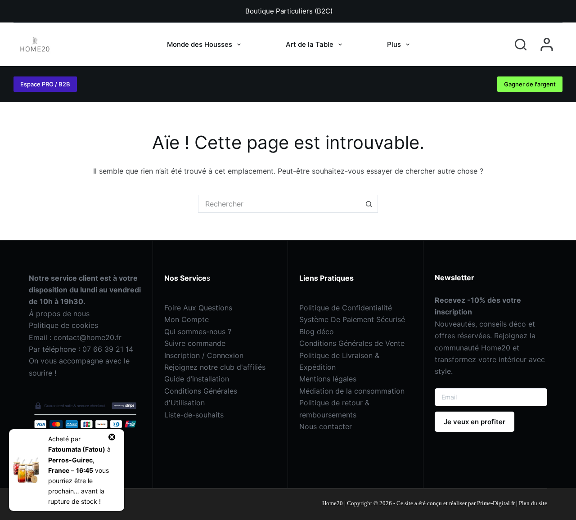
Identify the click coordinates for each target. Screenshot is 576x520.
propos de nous (59, 313)
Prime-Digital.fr (495, 503)
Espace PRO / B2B (45, 84)
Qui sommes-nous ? (197, 331)
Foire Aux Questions (198, 307)
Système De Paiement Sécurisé (352, 319)
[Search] (520, 44)
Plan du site (533, 503)
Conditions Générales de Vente (352, 343)
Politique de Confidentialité (345, 307)
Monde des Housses (199, 44)
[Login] (547, 44)
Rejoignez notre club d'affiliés (215, 367)
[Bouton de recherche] (369, 204)
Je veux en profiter (474, 421)
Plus (394, 44)
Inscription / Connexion (203, 355)
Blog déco (316, 331)
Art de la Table (309, 44)
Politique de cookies (63, 325)
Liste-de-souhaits (194, 414)
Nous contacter (325, 426)
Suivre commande (194, 343)
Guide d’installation (196, 378)
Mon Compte (186, 319)
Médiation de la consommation (352, 390)
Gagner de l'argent (530, 84)
